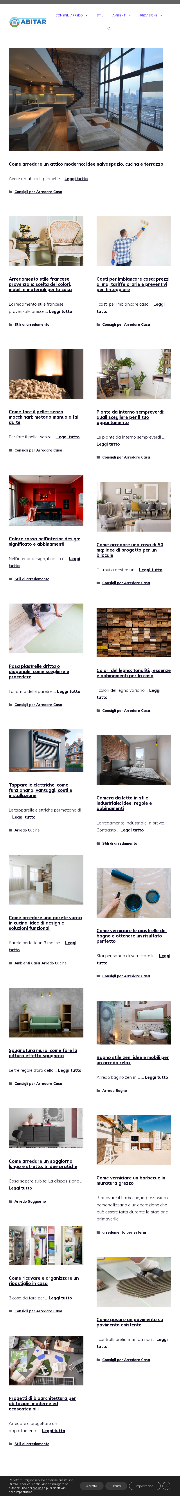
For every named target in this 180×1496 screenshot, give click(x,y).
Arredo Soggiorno (30, 1201)
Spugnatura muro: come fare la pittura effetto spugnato (43, 1053)
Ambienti (119, 15)
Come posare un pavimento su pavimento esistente (130, 1322)
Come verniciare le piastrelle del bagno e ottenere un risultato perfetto (132, 936)
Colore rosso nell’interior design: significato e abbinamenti (44, 541)
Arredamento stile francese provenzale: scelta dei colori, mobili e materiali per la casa (40, 284)
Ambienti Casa (27, 963)
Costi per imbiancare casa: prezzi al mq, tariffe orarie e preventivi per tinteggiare (133, 284)
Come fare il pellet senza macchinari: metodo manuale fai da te (43, 417)
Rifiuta (116, 1486)
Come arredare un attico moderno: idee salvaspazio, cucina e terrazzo (86, 164)
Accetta (91, 1486)
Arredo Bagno (114, 1090)
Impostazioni (145, 1486)
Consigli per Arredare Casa (38, 192)
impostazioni (24, 1492)
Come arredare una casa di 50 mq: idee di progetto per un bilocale (130, 550)
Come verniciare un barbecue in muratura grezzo (131, 1180)
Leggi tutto (76, 178)
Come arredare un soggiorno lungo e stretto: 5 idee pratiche (43, 1163)
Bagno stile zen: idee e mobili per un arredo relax (133, 1060)
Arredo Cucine (27, 830)
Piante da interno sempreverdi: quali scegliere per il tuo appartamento (130, 417)
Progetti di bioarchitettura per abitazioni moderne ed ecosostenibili (42, 1404)
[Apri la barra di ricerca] (109, 28)
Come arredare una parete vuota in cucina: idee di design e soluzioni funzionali (45, 923)
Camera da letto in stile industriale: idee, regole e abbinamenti (124, 803)
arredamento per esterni (124, 1232)
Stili (100, 15)
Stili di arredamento (31, 324)
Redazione (148, 15)
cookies (37, 1488)
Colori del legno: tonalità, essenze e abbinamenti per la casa (134, 673)
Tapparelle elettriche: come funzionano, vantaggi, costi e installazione (40, 790)
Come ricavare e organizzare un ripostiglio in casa (44, 1280)
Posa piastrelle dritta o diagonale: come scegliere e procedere (39, 671)
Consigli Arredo (69, 15)
